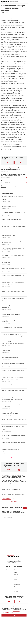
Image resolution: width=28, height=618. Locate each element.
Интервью (16, 577)
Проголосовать (6, 498)
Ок (14, 615)
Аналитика (16, 574)
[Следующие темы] (26, 508)
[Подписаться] (20, 162)
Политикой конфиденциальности (10, 611)
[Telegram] (8, 469)
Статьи (15, 572)
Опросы (16, 591)
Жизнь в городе (17, 581)
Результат (14, 498)
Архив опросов (14, 501)
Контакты (8, 569)
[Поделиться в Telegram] (8, 162)
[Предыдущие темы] (24, 508)
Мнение (15, 579)
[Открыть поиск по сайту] (23, 2)
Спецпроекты (17, 584)
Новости (25, 153)
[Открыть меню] (26, 2)
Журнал (15, 586)
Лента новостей (7, 193)
